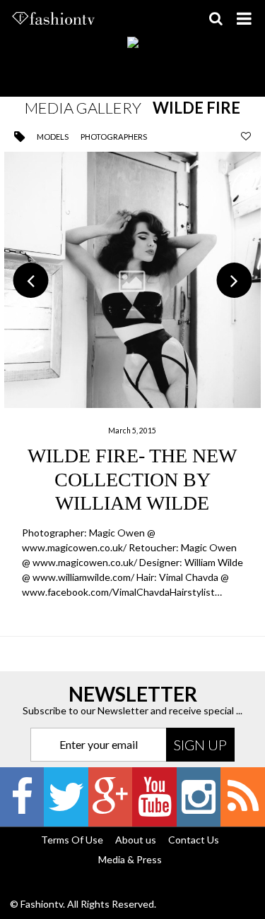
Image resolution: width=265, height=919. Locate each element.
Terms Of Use (72, 840)
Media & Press (130, 859)
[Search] (215, 18)
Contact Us (193, 840)
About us (135, 840)
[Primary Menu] (244, 18)
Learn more (132, 376)
